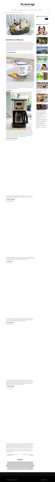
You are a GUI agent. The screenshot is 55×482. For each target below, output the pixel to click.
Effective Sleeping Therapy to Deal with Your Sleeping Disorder (42, 71)
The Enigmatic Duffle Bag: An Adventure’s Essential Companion (41, 111)
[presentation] (6, 465)
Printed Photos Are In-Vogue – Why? (41, 88)
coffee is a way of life (13, 48)
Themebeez (47, 479)
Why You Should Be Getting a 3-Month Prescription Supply (41, 114)
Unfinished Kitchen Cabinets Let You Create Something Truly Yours (41, 103)
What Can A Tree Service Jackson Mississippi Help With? (41, 45)
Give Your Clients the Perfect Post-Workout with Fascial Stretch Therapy (41, 119)
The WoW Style (27, 4)
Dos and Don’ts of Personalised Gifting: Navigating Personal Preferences (26, 468)
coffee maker (28, 132)
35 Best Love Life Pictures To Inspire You (42, 63)
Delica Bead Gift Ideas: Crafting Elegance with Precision (12, 468)
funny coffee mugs (30, 84)
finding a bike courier (19, 450)
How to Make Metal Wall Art (40, 124)
